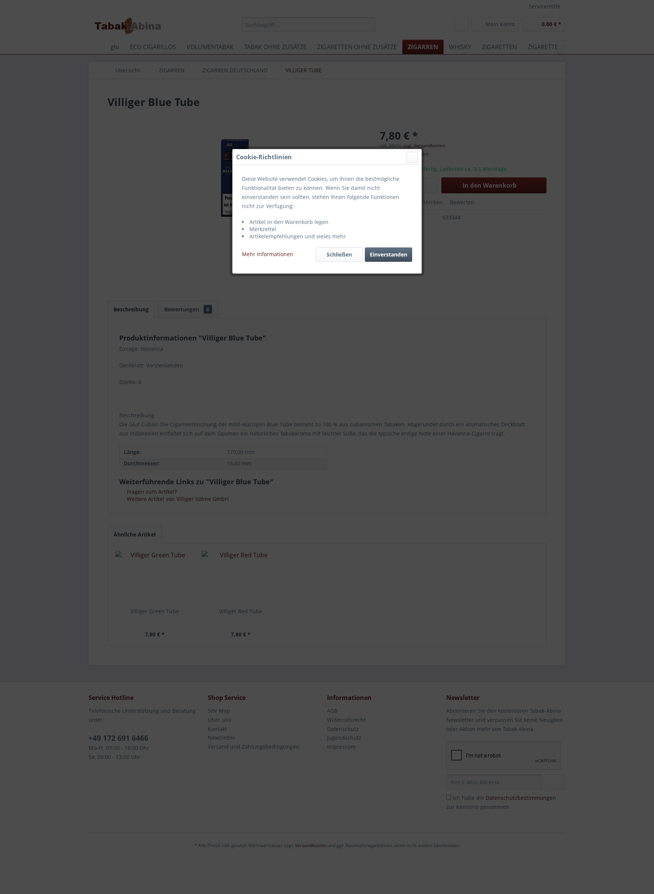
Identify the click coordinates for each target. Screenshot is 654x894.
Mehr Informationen (267, 254)
